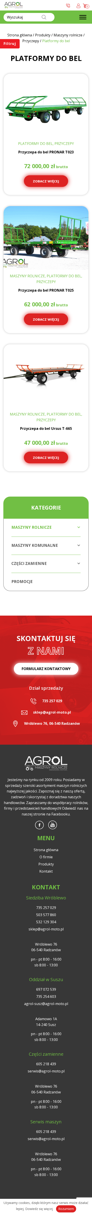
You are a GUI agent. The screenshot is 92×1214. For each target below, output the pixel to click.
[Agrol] (13, 5)
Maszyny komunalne (34, 545)
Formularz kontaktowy (46, 668)
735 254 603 (46, 996)
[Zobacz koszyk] (85, 5)
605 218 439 (46, 1063)
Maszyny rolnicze (31, 527)
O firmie (46, 857)
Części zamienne (29, 563)
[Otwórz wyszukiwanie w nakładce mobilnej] (29, 17)
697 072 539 (46, 989)
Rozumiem (66, 1209)
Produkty (46, 864)
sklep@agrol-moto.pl (52, 712)
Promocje (22, 581)
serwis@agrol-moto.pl (46, 1071)
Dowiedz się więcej (39, 1209)
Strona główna (46, 849)
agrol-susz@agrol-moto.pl (46, 1003)
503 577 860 (46, 914)
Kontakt (46, 871)
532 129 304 (46, 921)
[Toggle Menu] (82, 17)
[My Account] (78, 5)
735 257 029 (52, 700)
